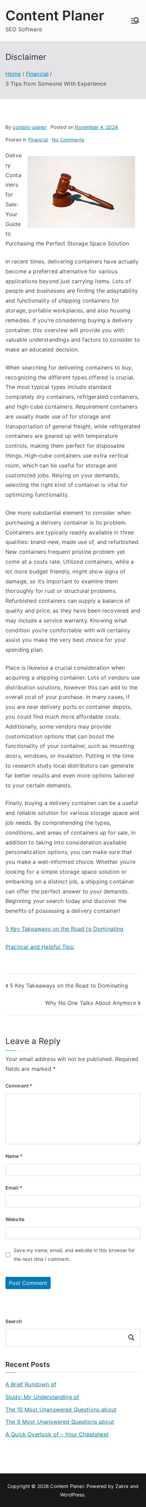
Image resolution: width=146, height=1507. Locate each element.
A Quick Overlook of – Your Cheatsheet (57, 1434)
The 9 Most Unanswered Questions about (59, 1421)
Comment (18, 1086)
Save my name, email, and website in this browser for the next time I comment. (74, 1254)
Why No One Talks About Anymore (90, 1002)
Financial (38, 139)
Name (14, 1156)
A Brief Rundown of (30, 1384)
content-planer (29, 127)
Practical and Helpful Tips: (39, 946)
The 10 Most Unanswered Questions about (60, 1409)
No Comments (68, 139)
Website (14, 1219)
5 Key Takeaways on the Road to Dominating (64, 928)
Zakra (122, 1486)
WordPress (72, 1494)
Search (13, 1321)
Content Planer (54, 15)
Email (13, 1188)
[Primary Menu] (135, 20)
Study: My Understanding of (42, 1396)
